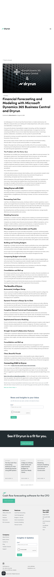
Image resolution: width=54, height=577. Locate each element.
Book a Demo (6, 539)
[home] (5, 29)
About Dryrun (6, 537)
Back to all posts (8, 60)
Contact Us (5, 542)
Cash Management (19, 515)
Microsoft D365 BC (46, 517)
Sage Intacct (46, 514)
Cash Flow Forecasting (19, 512)
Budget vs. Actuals (18, 517)
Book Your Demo (26, 443)
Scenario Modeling (19, 522)
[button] (50, 28)
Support (4, 549)
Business (5, 515)
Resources (5, 520)
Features (5, 517)
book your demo (8, 500)
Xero (44, 529)
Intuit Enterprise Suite (46, 522)
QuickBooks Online (45, 526)
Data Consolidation (19, 520)
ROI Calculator (6, 522)
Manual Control (18, 524)
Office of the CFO (7, 512)
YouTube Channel (7, 546)
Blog (4, 544)
